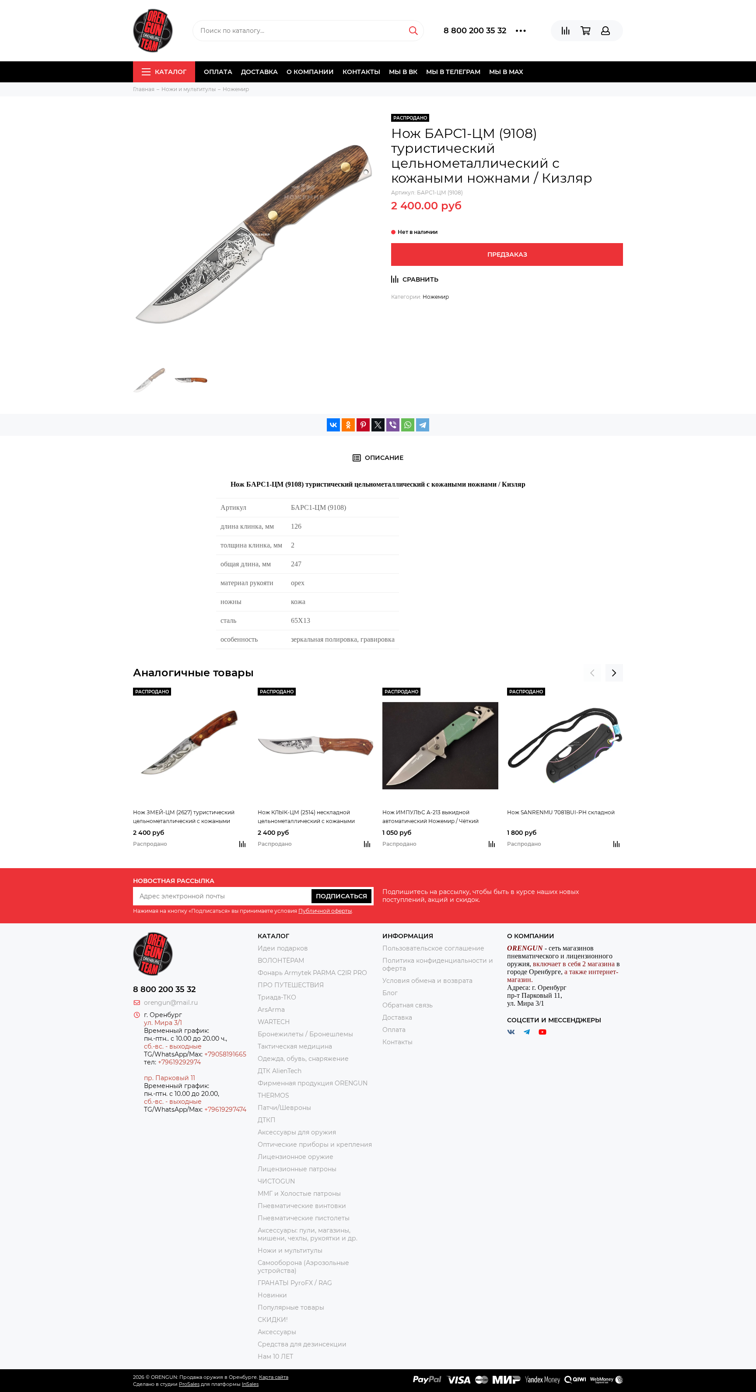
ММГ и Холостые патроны (299, 1194)
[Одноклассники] (348, 424)
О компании (310, 72)
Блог (390, 993)
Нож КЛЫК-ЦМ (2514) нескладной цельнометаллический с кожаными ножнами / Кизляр (306, 817)
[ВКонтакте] (333, 424)
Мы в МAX (506, 72)
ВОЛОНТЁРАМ (281, 961)
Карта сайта (273, 1377)
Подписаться (341, 896)
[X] (378, 424)
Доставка (259, 72)
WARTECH (274, 1022)
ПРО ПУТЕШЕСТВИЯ (292, 985)
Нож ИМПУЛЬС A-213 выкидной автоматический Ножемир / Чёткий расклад (430, 817)
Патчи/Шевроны (284, 1108)
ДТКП (267, 1120)
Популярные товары (291, 1307)
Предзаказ (507, 254)
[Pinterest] (363, 424)
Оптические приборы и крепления (315, 1144)
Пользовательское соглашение (433, 948)
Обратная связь (407, 1005)
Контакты (361, 72)
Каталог (170, 72)
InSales (250, 1384)
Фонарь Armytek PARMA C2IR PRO (312, 973)
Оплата (218, 72)
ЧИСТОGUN (276, 1181)
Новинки (272, 1295)
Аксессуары (277, 1332)
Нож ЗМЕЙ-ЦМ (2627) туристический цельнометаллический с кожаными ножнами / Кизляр (183, 817)
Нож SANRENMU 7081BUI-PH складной (561, 812)
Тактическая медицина (295, 1046)
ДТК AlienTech (279, 1071)
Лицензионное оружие (295, 1157)
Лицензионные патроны (297, 1169)
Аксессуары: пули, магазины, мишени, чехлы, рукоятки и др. (307, 1234)
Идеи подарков (283, 948)
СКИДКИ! (273, 1320)
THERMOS (273, 1095)
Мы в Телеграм (453, 72)
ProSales (189, 1384)
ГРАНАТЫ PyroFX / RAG (295, 1283)
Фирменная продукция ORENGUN (313, 1083)
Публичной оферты (325, 911)
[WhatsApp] (407, 424)
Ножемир (436, 296)
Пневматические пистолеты (304, 1218)
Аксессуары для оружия (297, 1132)
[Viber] (392, 424)
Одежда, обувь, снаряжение (303, 1059)
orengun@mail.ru (171, 1003)
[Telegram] (422, 424)
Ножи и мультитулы (290, 1250)
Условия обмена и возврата (427, 981)
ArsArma (271, 1010)
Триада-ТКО (277, 997)
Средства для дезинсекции (302, 1344)
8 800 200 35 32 (475, 30)
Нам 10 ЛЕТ (275, 1356)
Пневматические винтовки (302, 1206)
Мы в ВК (403, 72)
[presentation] (592, 673)
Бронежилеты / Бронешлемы (305, 1034)
